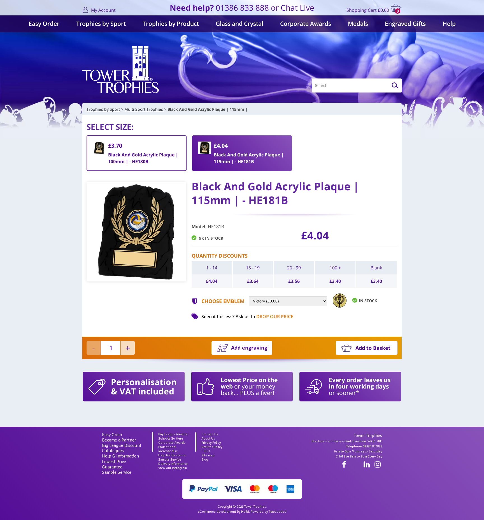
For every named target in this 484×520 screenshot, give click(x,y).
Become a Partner (119, 440)
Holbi (245, 512)
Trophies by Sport (101, 23)
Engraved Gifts (405, 23)
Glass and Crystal (239, 23)
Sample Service (116, 472)
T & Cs (205, 451)
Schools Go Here (170, 438)
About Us (208, 438)
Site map (208, 455)
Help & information (172, 455)
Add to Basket (372, 348)
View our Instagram (172, 468)
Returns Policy (211, 447)
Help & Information (120, 456)
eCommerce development (217, 512)
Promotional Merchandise (168, 449)
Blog (204, 459)
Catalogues (113, 451)
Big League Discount (121, 445)
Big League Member (173, 434)
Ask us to (264, 316)
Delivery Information (173, 464)
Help (449, 23)
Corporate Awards (305, 23)
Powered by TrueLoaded (268, 512)
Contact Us (209, 434)
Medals (358, 23)
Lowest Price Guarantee (114, 464)
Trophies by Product (171, 23)
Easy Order (44, 23)
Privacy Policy (211, 443)
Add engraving (249, 347)
